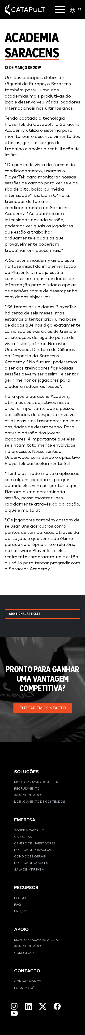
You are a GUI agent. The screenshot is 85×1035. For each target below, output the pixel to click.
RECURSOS (26, 887)
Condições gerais (30, 856)
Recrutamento (26, 788)
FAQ (17, 904)
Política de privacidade (34, 850)
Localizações (26, 988)
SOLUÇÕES (26, 772)
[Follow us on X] (42, 1006)
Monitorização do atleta (36, 782)
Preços (20, 911)
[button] (42, 708)
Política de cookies (31, 863)
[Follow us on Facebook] (57, 1006)
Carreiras (23, 836)
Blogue (20, 898)
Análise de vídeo (28, 795)
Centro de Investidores (34, 843)
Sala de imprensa (29, 869)
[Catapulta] (25, 9)
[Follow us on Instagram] (14, 1006)
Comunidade (25, 953)
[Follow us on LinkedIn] (28, 1006)
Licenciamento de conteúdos (39, 801)
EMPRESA (24, 820)
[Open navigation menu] (60, 9)
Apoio (21, 929)
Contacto (27, 971)
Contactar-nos (27, 981)
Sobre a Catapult (29, 830)
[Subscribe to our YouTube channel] (14, 1013)
